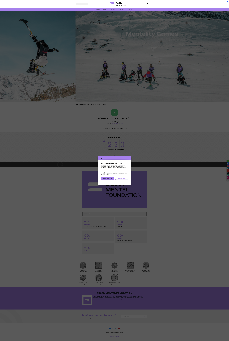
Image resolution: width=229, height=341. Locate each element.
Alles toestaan (107, 178)
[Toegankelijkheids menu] (227, 1)
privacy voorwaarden (115, 168)
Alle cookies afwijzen (114, 181)
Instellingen (121, 178)
